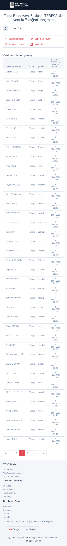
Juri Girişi (7, 496)
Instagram (7, 510)
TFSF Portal (8, 469)
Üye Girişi (7, 486)
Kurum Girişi (8, 489)
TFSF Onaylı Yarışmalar (13, 473)
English (32, 529)
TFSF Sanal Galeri (11, 477)
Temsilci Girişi (9, 493)
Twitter (6, 513)
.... (33, 453)
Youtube (6, 517)
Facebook (7, 506)
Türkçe (15, 529)
